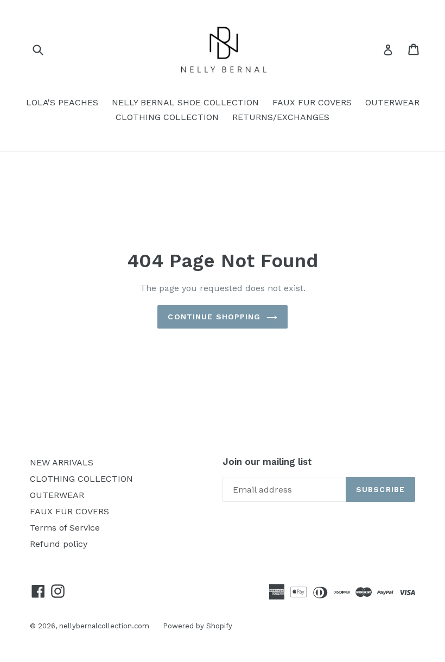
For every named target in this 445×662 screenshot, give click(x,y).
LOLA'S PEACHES (62, 102)
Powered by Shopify (197, 626)
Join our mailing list (267, 461)
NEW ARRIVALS (61, 462)
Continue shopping (214, 316)
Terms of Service (65, 527)
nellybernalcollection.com (104, 626)
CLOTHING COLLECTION (167, 117)
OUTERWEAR (392, 102)
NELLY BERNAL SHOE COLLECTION (185, 102)
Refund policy (58, 544)
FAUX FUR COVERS (312, 102)
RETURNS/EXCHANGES (280, 117)
